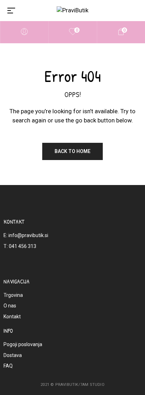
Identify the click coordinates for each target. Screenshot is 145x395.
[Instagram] (81, 264)
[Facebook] (64, 264)
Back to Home (72, 151)
